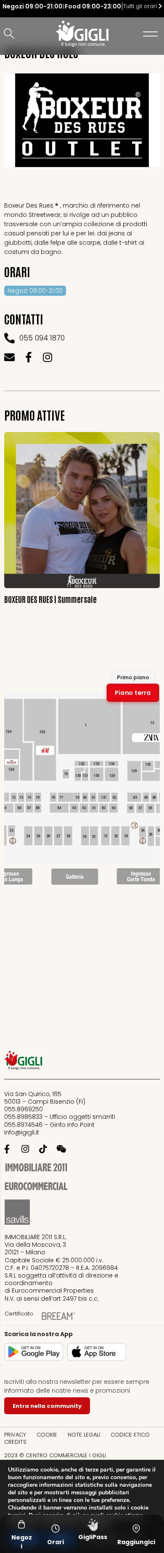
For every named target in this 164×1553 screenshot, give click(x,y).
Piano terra (133, 693)
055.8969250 (23, 1109)
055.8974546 (23, 1125)
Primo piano (133, 677)
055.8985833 (23, 1117)
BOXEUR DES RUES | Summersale (50, 599)
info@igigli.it (21, 1132)
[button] (10, 34)
